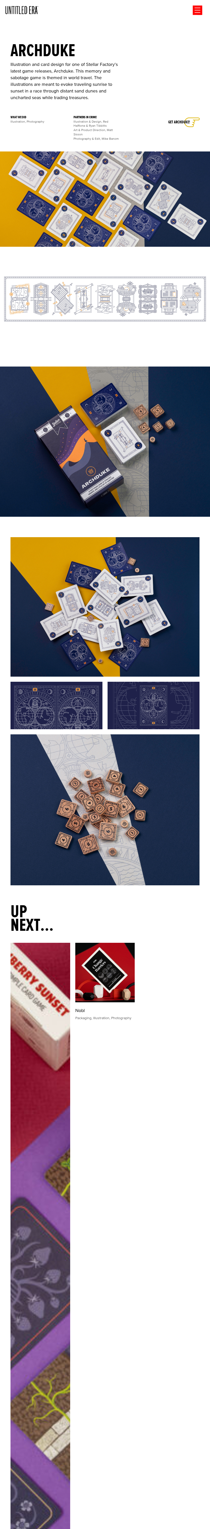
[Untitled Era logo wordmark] (21, 10)
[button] (197, 10)
